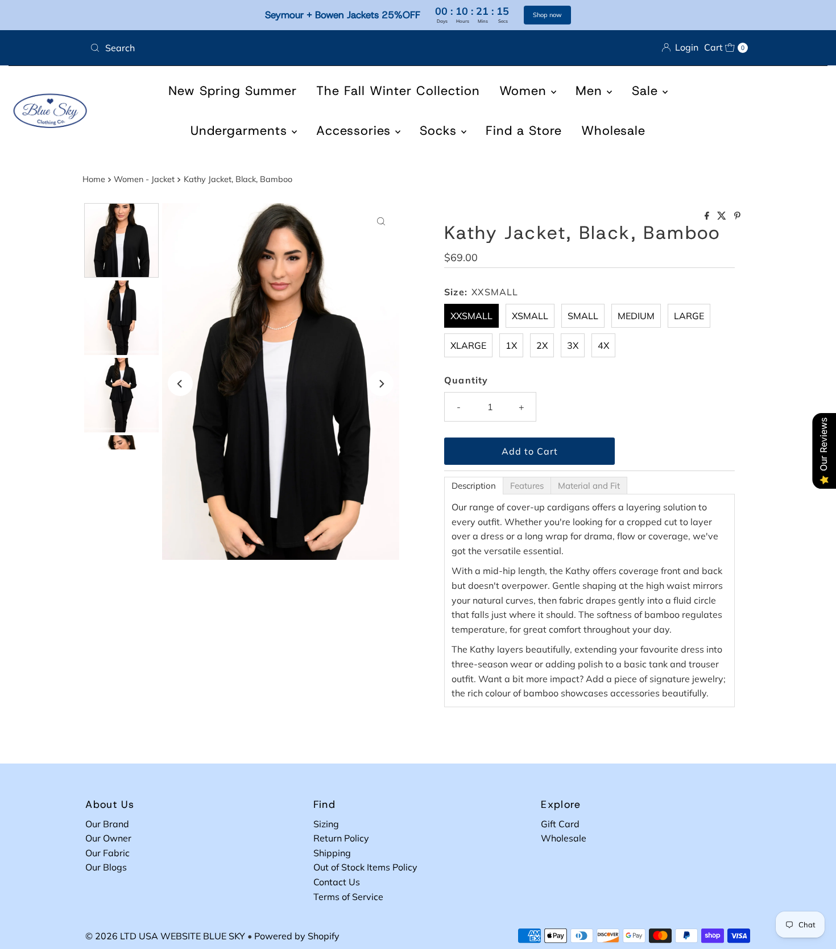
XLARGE (468, 345)
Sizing (326, 824)
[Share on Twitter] (723, 216)
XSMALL (530, 315)
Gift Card (560, 824)
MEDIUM (636, 315)
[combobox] (249, 47)
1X (511, 345)
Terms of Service (348, 896)
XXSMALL (471, 315)
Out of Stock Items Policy (365, 867)
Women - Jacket (144, 179)
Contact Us (336, 882)
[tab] (473, 485)
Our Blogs (106, 867)
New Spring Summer (232, 90)
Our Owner (108, 838)
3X (572, 345)
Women (525, 90)
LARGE (689, 315)
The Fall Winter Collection (398, 90)
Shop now (547, 15)
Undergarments (241, 130)
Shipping (332, 853)
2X (542, 345)
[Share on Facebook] (708, 216)
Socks (440, 130)
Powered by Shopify (297, 936)
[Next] (381, 383)
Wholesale (613, 130)
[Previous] (180, 383)
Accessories (355, 130)
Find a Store (524, 130)
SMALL (583, 315)
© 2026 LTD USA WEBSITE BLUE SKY (165, 936)
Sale (647, 90)
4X (603, 345)
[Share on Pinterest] (737, 216)
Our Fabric (107, 853)
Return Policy (341, 838)
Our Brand (107, 824)
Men (591, 90)
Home (93, 179)
